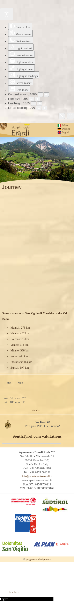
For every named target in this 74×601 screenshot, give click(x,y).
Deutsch (65, 128)
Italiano (65, 125)
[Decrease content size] (40, 94)
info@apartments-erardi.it (37, 476)
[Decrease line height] (33, 103)
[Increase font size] (37, 99)
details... (37, 410)
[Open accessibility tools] (6, 14)
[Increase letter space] (44, 108)
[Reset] (70, 116)
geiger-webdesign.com (38, 559)
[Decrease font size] (31, 99)
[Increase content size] (46, 94)
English (65, 132)
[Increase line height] (39, 103)
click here (13, 592)
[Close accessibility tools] (62, 116)
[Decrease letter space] (38, 108)
